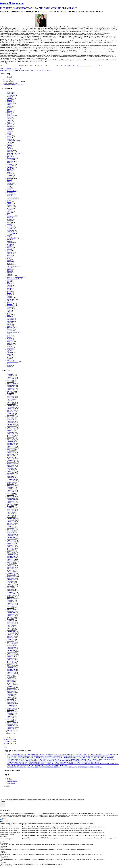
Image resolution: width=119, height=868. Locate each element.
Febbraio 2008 (11, 722)
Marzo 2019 (10, 513)
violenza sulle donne (12, 362)
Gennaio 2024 (11, 422)
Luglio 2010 (10, 677)
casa (8, 137)
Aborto (9, 93)
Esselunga (10, 170)
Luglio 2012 (10, 639)
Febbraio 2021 (11, 477)
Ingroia (9, 220)
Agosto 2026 (10, 374)
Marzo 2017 (10, 551)
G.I (9, 786)
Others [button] (2, 861)
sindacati (9, 330)
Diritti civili (10, 161)
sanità (8, 322)
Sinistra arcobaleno (12, 332)
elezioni (9, 166)
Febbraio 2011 (11, 666)
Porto (8, 289)
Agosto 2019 (10, 506)
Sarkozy (9, 324)
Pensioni (9, 285)
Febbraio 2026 (11, 383)
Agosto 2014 (10, 600)
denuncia (9, 155)
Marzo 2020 (10, 495)
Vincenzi (9, 360)
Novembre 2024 (11, 407)
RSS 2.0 (69, 65)
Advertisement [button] (4, 856)
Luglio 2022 (10, 451)
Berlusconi (10, 115)
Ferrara (9, 180)
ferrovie (9, 183)
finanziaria (10, 184)
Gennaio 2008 (11, 724)
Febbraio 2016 (11, 572)
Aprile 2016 (10, 568)
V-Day (9, 354)
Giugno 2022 (10, 452)
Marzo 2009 (10, 702)
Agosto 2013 (10, 619)
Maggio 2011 (10, 661)
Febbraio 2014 (11, 609)
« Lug (5, 747)
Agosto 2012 (10, 637)
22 (13, 741)
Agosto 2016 (10, 562)
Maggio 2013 (10, 623)
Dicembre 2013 (11, 612)
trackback (89, 65)
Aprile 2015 (10, 587)
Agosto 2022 (10, 449)
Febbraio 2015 (11, 590)
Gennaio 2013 (11, 630)
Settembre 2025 (11, 391)
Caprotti (9, 133)
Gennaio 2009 (11, 705)
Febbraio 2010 (11, 685)
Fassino (9, 177)
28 (11, 743)
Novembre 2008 (11, 708)
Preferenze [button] (3, 801)
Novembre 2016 (11, 557)
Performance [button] (3, 846)
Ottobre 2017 (10, 540)
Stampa (9, 337)
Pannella (9, 272)
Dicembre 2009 (11, 688)
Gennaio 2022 (11, 460)
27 (9, 743)
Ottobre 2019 (10, 502)
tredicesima (10, 348)
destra (8, 156)
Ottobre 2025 (10, 389)
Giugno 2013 (10, 622)
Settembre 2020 (11, 485)
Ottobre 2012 (10, 634)
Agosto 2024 (10, 411)
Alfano (9, 100)
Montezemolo (11, 252)
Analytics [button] (2, 851)
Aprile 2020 (10, 493)
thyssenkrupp (10, 344)
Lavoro (9, 228)
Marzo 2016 (10, 570)
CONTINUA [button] (11, 801)
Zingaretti (9, 365)
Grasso (9, 209)
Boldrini (9, 120)
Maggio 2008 (10, 717)
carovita (9, 136)
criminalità (10, 151)
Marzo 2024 (10, 419)
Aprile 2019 (10, 512)
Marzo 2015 (10, 589)
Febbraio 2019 (11, 515)
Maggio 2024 (10, 416)
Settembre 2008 (11, 711)
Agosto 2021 (10, 468)
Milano (9, 250)
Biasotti (9, 118)
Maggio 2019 (10, 510)
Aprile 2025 (10, 399)
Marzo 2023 (10, 438)
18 (6, 741)
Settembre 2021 (11, 466)
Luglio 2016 (10, 564)
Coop (8, 147)
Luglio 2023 (10, 432)
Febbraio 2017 (11, 553)
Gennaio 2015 (11, 592)
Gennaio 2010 (11, 686)
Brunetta (9, 125)
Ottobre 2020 (10, 484)
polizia (9, 288)
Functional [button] (3, 841)
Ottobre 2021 (10, 465)
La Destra (9, 225)
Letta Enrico (10, 231)
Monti (8, 253)
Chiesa (9, 142)
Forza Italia (10, 194)
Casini (8, 139)
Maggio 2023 (10, 435)
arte (8, 109)
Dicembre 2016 (11, 556)
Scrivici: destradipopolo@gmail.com (13, 84)
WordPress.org (11, 783)
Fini (8, 186)
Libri (8, 236)
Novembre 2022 (11, 444)
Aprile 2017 (10, 550)
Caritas (9, 134)
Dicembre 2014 (11, 594)
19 (8, 741)
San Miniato (10, 321)
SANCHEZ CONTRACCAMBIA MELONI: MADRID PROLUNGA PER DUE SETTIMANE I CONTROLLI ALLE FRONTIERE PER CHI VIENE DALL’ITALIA (54, 767)
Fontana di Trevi (11, 191)
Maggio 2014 (10, 604)
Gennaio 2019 (11, 517)
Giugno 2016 (10, 565)
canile (8, 129)
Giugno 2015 (10, 584)
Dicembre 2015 (11, 575)
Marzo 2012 (10, 645)
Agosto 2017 (10, 543)
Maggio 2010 (10, 680)
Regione (9, 307)
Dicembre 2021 (11, 462)
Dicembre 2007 (11, 725)
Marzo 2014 (10, 608)
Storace (9, 338)
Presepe (9, 293)
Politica (38, 65)
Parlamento (10, 275)
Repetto (9, 310)
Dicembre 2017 (11, 537)
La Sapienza (10, 227)
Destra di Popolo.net (12, 3)
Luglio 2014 (10, 601)
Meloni (9, 249)
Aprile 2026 (10, 380)
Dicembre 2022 (11, 443)
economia (9, 164)
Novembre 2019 (11, 501)
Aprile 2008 (10, 719)
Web (8, 363)
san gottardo (10, 318)
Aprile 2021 (10, 474)
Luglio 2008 (10, 714)
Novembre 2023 (11, 426)
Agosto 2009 (10, 694)
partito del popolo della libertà (15, 277)
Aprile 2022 (10, 455)
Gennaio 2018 (11, 535)
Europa (9, 175)
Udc (8, 351)
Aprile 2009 (10, 700)
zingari (9, 366)
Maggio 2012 (10, 642)
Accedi (9, 778)
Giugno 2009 (10, 697)
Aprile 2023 (10, 437)
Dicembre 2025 (11, 386)
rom (8, 313)
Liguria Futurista (11, 238)
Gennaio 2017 (11, 554)
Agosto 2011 (10, 656)
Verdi (8, 359)
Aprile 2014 (10, 606)
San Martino (10, 319)
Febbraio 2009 (11, 703)
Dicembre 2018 (11, 518)
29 (13, 743)
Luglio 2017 (10, 545)
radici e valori (10, 299)
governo (9, 208)
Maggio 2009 (10, 699)
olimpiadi (9, 269)
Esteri (8, 172)
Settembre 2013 (11, 617)
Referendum (10, 305)
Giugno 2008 (10, 716)
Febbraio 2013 (11, 628)
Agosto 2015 (10, 581)
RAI (8, 300)
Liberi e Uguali (11, 233)
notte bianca (10, 264)
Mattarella (9, 247)
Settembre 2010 (11, 674)
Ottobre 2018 (10, 521)
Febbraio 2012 (11, 647)
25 (6, 743)
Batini (8, 114)
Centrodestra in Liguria (13, 140)
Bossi (8, 122)
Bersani (9, 117)
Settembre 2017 (11, 542)
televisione (10, 341)
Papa (8, 274)
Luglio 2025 (10, 394)
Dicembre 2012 (11, 631)
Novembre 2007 (11, 727)
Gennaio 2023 (11, 441)
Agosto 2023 (10, 430)
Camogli (9, 128)
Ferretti (9, 181)
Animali (9, 106)
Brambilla (9, 123)
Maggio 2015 (10, 586)
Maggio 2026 (10, 379)
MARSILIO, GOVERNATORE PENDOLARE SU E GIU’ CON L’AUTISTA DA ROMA (25, 70)
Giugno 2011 (10, 659)
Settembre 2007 (11, 730)
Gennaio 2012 (11, 648)
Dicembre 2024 (11, 405)
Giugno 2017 (10, 546)
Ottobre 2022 (10, 446)
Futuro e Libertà (11, 198)
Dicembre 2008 (11, 706)
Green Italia (10, 211)
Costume (9, 150)
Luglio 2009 (10, 696)
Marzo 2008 (10, 721)
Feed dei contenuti (12, 780)
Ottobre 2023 (10, 427)
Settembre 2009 (11, 692)
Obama (9, 268)
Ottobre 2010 (10, 672)
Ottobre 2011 (10, 653)
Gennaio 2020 (11, 498)
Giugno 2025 (10, 396)
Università (10, 352)
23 (15, 741)
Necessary (5, 820)
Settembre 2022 (11, 448)
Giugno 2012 (10, 641)
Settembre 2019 (11, 504)
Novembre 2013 (11, 614)
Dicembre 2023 (11, 424)
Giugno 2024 (10, 415)
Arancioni (9, 107)
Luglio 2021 (10, 470)
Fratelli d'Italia (11, 197)
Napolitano (10, 261)
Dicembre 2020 (11, 481)
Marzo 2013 (10, 626)
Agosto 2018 (10, 524)
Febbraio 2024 (11, 421)
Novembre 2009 (11, 689)
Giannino (9, 205)
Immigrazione (11, 216)
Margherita (10, 242)
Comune (9, 145)
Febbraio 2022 (11, 459)
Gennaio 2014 (11, 611)
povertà (9, 291)
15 (13, 739)
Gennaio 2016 (11, 573)
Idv (8, 214)
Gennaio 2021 (11, 479)
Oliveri (9, 271)
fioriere (9, 187)
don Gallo (9, 162)
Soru (8, 333)
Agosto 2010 (10, 675)
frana (8, 195)
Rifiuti (8, 311)
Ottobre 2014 (10, 597)
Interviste (9, 222)
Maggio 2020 (10, 492)
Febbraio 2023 (11, 440)
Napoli (9, 260)
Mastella (9, 246)
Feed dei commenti (12, 781)
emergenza (10, 167)
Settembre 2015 (11, 579)
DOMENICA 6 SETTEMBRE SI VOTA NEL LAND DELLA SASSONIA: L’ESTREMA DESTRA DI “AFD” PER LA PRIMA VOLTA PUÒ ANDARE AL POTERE (54, 762)
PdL (8, 282)
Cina (8, 144)
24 (4, 743)
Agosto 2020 (10, 487)
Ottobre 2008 (10, 710)
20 (9, 741)
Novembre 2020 (11, 482)
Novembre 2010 (11, 670)
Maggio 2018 (10, 529)
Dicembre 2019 (11, 499)
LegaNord (10, 230)
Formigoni (10, 192)
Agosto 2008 (10, 713)
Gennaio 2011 (11, 667)
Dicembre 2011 (11, 650)
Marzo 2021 (10, 476)
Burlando (9, 126)
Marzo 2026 (10, 382)
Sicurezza (9, 329)
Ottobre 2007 (10, 728)
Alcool (9, 96)
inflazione (9, 219)
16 (15, 739)
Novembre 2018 (11, 520)
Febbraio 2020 (11, 496)
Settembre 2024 (11, 410)
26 (8, 743)
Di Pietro (9, 159)
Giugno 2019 (10, 509)
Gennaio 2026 (11, 385)
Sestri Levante (11, 327)
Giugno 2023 (10, 433)
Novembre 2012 (11, 633)
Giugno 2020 (10, 490)
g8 (7, 200)
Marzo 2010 (10, 683)
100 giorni (10, 92)
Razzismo (9, 304)
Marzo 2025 (10, 400)
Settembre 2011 (11, 655)
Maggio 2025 (10, 397)
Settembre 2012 (11, 636)
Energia (9, 169)
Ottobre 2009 (10, 691)
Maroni (9, 244)
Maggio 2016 (10, 567)
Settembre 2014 (11, 598)
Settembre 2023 (11, 429)
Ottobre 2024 (10, 408)
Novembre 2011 (11, 652)
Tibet (8, 346)
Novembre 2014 (11, 595)
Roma (8, 315)
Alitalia (9, 101)
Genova (9, 203)
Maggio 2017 (10, 548)
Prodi (8, 296)
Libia (8, 235)
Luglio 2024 (10, 413)
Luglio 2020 (10, 488)
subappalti (10, 340)
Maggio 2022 (10, 454)
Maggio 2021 (10, 473)
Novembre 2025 (11, 388)
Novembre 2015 (11, 576)
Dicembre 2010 (11, 669)
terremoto (9, 343)
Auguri (9, 112)
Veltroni (9, 355)
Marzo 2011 (10, 664)
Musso (9, 257)
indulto (9, 217)
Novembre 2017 (11, 539)
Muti (8, 258)
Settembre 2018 (11, 523)
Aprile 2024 (10, 418)
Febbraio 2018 (11, 534)
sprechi (9, 335)
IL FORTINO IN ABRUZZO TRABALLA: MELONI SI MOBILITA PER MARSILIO (38, 8)
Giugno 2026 (10, 377)
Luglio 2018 (10, 526)
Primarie (9, 294)
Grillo (8, 213)
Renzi (8, 308)
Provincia (9, 297)
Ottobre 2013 (10, 615)
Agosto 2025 (10, 393)
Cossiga (9, 148)
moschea (9, 255)
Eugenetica (10, 173)
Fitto (8, 189)
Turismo (9, 349)
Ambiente (9, 103)
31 (4, 745)
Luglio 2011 (10, 658)
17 (4, 741)
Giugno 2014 (10, 603)
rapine (8, 302)
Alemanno (10, 98)
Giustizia (9, 206)
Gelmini (9, 202)
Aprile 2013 (10, 625)
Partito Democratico (12, 279)
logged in (9, 77)
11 (6, 739)
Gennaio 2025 (11, 404)
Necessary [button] (3, 818)
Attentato (9, 111)
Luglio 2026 (10, 375)
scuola (8, 326)
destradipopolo (11, 158)
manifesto (9, 241)
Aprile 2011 (10, 663)
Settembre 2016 (11, 561)
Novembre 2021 (11, 463)
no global (9, 263)
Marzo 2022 (10, 457)
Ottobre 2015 (10, 578)
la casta (9, 224)
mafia (8, 239)
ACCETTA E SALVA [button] (6, 866)
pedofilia (9, 283)
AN (8, 104)
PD (8, 280)
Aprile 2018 (10, 531)
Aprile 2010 (10, 681)
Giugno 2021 (10, 471)
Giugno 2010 (10, 678)
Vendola (9, 357)
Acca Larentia (11, 95)
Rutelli (9, 316)
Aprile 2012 (10, 644)
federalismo (10, 178)
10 (4, 739)
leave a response (81, 65)
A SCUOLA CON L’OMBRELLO (11, 68)
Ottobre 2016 (10, 559)
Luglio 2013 (10, 620)
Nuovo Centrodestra (12, 266)
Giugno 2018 (10, 528)
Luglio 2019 (10, 507)
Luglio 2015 (10, 583)
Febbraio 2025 (11, 402)
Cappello (9, 131)
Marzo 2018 (10, 532)
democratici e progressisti (14, 153)
